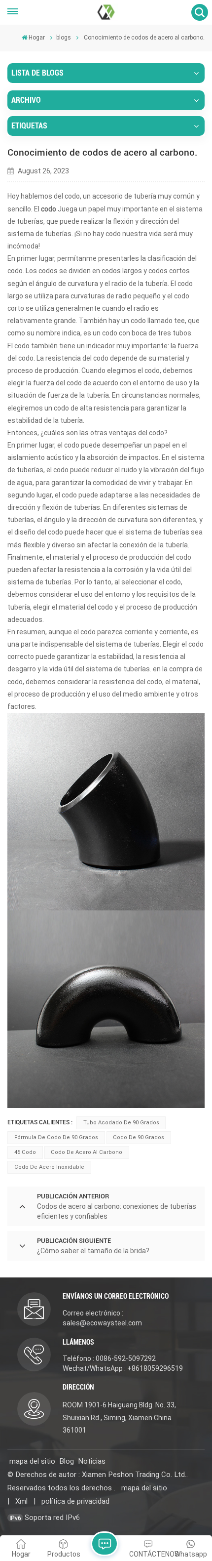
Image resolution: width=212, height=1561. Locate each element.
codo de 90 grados (138, 1137)
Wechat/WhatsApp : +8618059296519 (123, 1368)
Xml (21, 1501)
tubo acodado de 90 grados (121, 1122)
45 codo (25, 1152)
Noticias (92, 1461)
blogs (63, 37)
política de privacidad (75, 1501)
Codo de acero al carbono (86, 1152)
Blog (66, 1461)
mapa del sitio (32, 1461)
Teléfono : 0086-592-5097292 (109, 1358)
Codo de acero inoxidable (49, 1167)
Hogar (37, 37)
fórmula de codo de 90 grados (56, 1137)
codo (15, 682)
